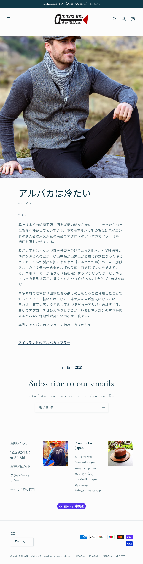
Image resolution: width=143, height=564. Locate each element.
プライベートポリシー (20, 478)
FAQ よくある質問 (22, 489)
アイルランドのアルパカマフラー (44, 343)
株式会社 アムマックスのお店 (35, 556)
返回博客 (74, 368)
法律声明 (121, 556)
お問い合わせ (19, 443)
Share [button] (25, 214)
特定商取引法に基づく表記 (20, 455)
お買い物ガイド (20, 466)
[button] (8, 19)
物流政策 (107, 556)
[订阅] (103, 407)
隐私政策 (94, 556)
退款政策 (80, 556)
